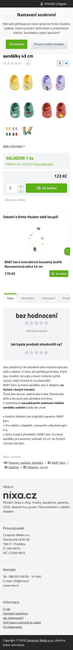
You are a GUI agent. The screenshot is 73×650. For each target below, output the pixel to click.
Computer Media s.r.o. (39, 640)
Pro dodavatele (12, 627)
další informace (12, 146)
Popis (10, 298)
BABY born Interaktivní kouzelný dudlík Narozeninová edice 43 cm (33, 264)
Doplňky (14, 467)
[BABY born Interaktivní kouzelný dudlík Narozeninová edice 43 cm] (36, 240)
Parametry (27, 298)
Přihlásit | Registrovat (58, 3)
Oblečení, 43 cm (37, 467)
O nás (6, 609)
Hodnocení (48, 298)
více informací (43, 164)
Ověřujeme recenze (36, 330)
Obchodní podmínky (15, 613)
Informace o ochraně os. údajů (22, 622)
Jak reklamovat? (13, 618)
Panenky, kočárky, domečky (25, 462)
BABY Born (59, 462)
